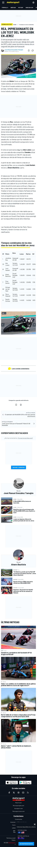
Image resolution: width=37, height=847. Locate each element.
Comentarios (18, 819)
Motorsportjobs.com (18, 805)
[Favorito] (29, 50)
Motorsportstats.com (19, 811)
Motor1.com (18, 802)
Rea (18, 150)
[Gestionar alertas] (21, 404)
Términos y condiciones (12, 838)
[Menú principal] (3, 2)
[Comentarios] (33, 50)
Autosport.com (18, 808)
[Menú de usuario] (33, 2)
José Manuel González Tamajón (13, 49)
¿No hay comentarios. (18, 438)
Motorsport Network (14, 842)
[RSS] (28, 792)
